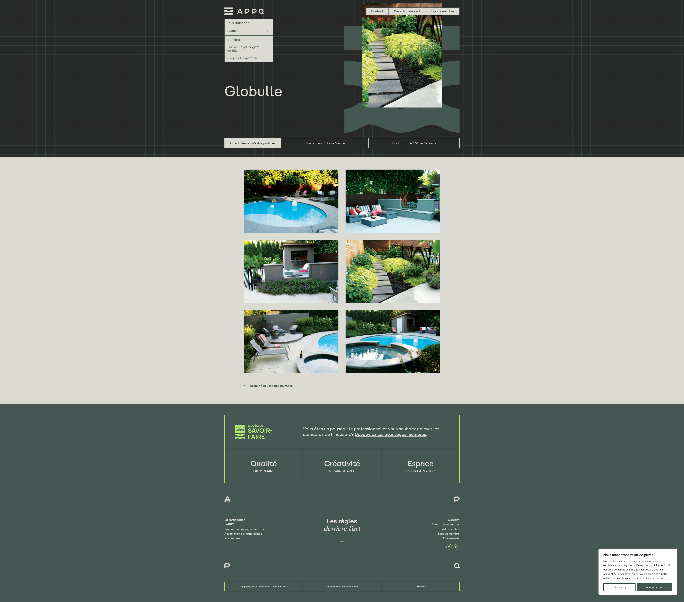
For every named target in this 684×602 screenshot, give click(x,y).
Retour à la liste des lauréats (271, 386)
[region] (637, 572)
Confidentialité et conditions (648, 578)
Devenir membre (406, 11)
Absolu (420, 586)
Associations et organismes (243, 533)
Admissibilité (451, 529)
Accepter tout (654, 587)
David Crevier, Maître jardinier (252, 143)
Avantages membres (446, 524)
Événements (451, 538)
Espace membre (442, 11)
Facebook (449, 547)
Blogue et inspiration (242, 58)
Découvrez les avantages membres (390, 434)
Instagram (457, 547)
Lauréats (233, 39)
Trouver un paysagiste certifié (243, 48)
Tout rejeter (619, 587)
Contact (377, 11)
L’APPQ (232, 31)
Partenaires (232, 538)
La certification (238, 23)
